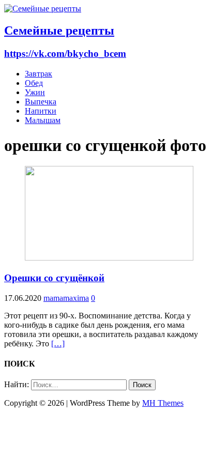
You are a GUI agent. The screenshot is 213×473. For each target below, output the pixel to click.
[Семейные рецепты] (42, 8)
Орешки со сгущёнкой (54, 277)
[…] (58, 343)
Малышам (42, 120)
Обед (34, 83)
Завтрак (38, 73)
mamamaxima (66, 298)
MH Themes (163, 403)
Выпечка (40, 101)
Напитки (40, 110)
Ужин (35, 92)
